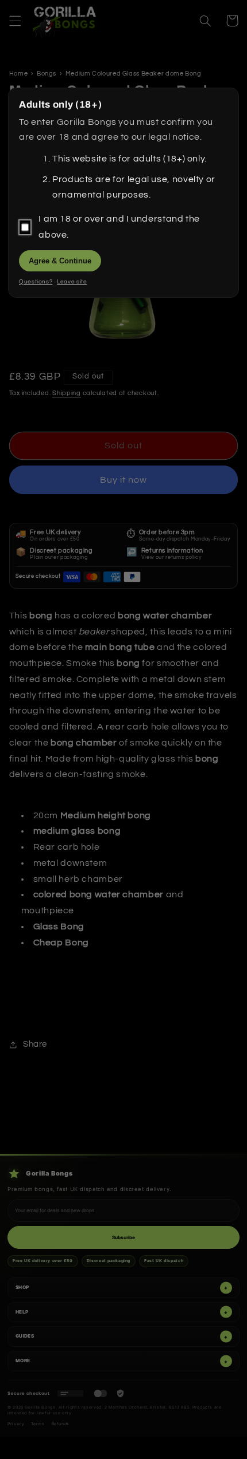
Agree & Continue (60, 261)
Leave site (72, 282)
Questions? (35, 282)
